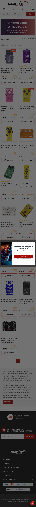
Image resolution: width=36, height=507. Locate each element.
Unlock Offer (23, 256)
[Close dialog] (34, 243)
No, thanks (23, 261)
